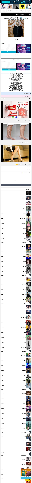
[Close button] (30, 468)
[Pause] (17, 51)
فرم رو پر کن (8, 51)
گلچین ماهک (16, 10)
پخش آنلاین (15, 39)
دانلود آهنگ (20, 17)
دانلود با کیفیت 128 (16, 56)
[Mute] (18, 51)
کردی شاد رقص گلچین (22, 11)
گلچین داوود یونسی (9, 11)
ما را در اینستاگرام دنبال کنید (25, 96)
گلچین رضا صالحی (3, 11)
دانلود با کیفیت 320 (16, 59)
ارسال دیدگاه (16, 180)
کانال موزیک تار (28, 479)
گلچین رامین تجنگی (28, 11)
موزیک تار (25, 18)
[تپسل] (1, 43)
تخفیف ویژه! (26, 477)
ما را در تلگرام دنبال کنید (26, 93)
